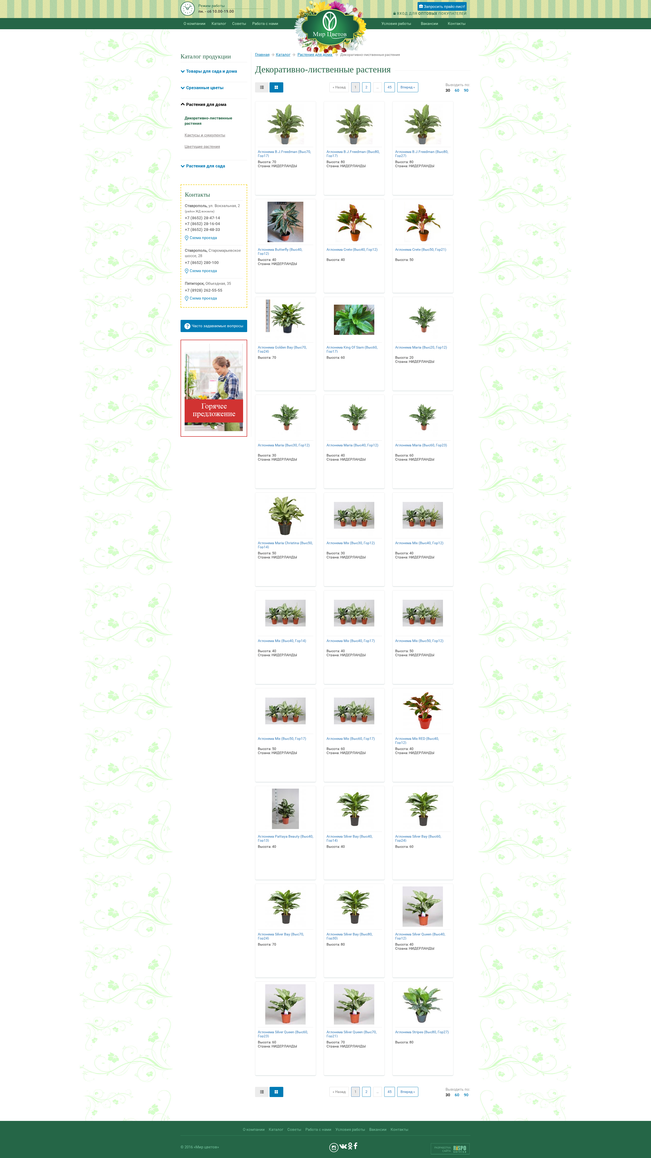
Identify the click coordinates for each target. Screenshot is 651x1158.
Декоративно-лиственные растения (208, 121)
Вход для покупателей (431, 13)
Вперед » (408, 87)
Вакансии (429, 23)
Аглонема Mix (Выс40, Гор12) (419, 543)
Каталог (283, 54)
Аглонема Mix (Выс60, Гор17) (351, 739)
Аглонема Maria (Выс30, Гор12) (284, 445)
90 (466, 90)
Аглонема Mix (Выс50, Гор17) (282, 739)
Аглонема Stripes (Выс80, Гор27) (422, 1032)
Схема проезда (203, 238)
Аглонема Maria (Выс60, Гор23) (421, 445)
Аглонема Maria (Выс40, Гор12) (352, 445)
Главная (262, 54)
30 (448, 90)
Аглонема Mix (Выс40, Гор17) (351, 641)
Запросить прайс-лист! (444, 6)
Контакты (457, 23)
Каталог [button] (219, 23)
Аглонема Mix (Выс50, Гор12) (419, 641)
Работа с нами (265, 23)
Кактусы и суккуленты (205, 135)
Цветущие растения (202, 146)
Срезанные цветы (205, 87)
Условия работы (396, 23)
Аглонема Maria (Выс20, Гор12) (421, 347)
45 (390, 87)
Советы (239, 23)
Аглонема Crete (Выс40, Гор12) (352, 249)
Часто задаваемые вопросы (217, 326)
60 (457, 90)
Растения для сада (205, 165)
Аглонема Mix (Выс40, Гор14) (282, 641)
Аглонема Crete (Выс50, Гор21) (420, 249)
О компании (194, 23)
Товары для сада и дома (211, 71)
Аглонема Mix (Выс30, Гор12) (351, 543)
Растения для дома (206, 104)
